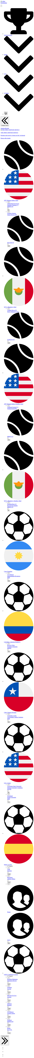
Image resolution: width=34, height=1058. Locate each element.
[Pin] (8, 202)
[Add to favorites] (9, 202)
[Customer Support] (1, 6)
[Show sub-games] (8, 208)
